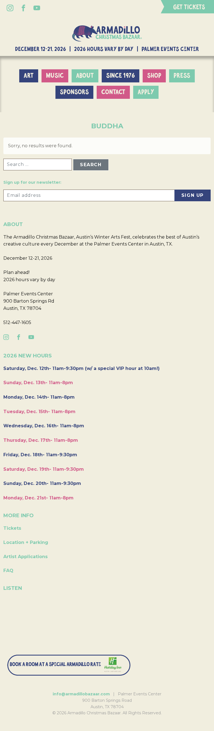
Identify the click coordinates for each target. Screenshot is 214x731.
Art (29, 76)
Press (182, 76)
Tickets (12, 528)
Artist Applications (25, 556)
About (85, 76)
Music (55, 76)
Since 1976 (120, 76)
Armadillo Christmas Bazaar (107, 33)
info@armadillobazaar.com (81, 693)
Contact (113, 92)
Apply (146, 92)
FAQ (8, 570)
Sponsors (74, 92)
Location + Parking (25, 542)
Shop (154, 76)
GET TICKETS (189, 7)
